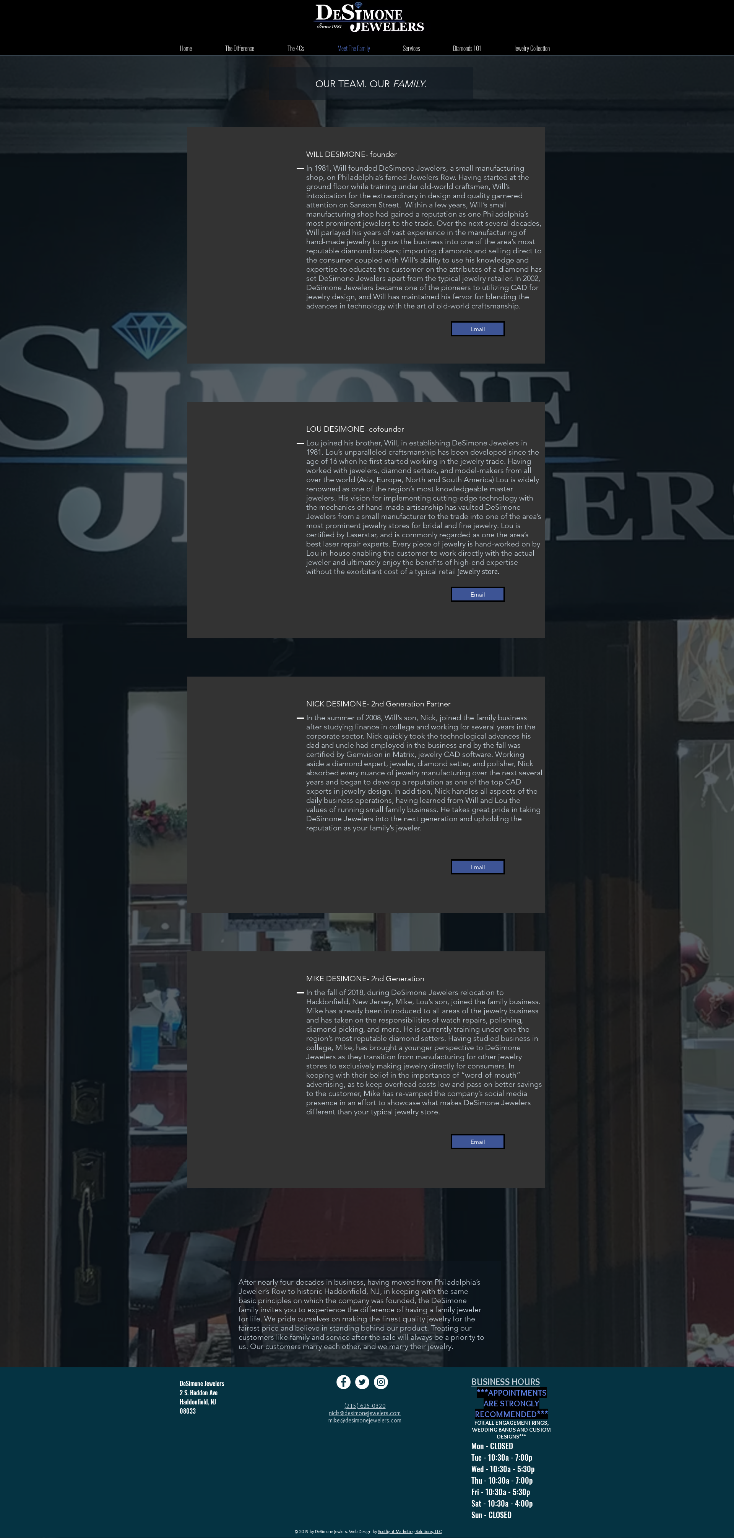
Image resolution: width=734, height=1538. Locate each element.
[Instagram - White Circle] (381, 1382)
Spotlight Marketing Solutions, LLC (410, 1531)
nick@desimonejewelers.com (365, 1413)
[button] (467, 48)
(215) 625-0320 (365, 1405)
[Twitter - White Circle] (362, 1382)
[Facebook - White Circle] (343, 1382)
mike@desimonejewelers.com (364, 1420)
